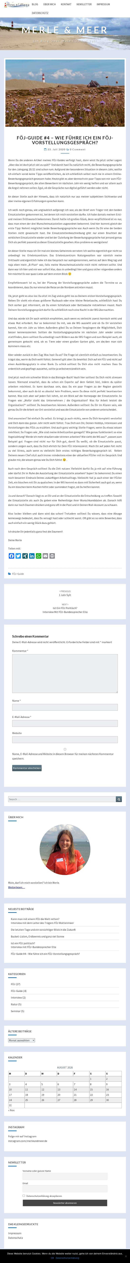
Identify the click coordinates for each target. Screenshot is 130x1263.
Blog (35, 4)
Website (17, 733)
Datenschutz (40, 13)
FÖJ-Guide (18, 573)
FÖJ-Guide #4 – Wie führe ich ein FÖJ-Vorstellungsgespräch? (45, 953)
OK (52, 1258)
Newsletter (84, 4)
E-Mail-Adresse (21, 717)
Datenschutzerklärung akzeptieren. (44, 1196)
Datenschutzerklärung (67, 1258)
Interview (16, 997)
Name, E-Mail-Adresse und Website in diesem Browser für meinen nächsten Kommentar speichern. (63, 756)
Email (25, 1183)
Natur (14, 1004)
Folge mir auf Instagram (22, 1136)
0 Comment (78, 149)
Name (16, 700)
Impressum (103, 4)
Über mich (49, 4)
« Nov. (11, 1110)
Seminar (15, 1011)
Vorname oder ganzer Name (37, 1170)
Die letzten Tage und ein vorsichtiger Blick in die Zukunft (43, 929)
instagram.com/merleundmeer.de (27, 1141)
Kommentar (20, 650)
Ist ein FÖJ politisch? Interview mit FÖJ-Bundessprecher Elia (65, 608)
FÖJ (13, 984)
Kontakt (66, 4)
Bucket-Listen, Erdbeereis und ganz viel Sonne (37, 936)
